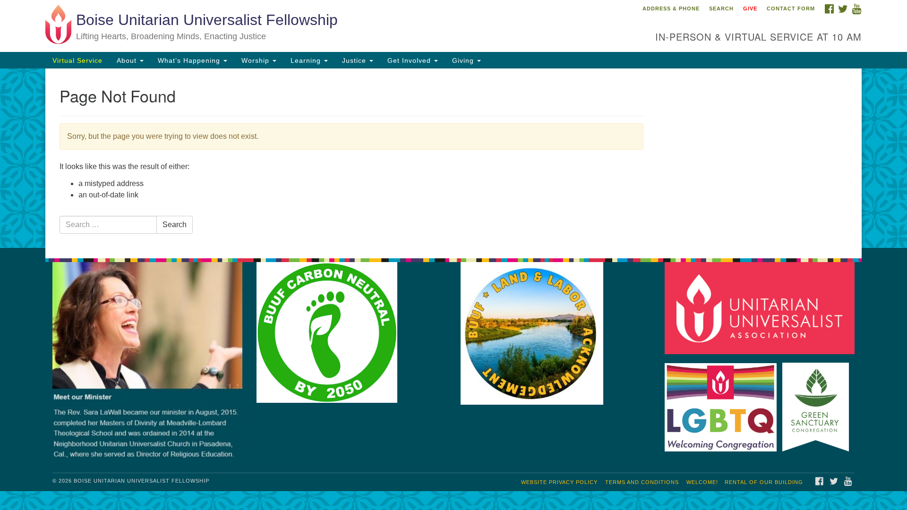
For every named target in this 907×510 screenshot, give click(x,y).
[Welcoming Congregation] (722, 402)
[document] (453, 158)
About (128, 60)
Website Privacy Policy (559, 482)
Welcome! (702, 482)
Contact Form (791, 8)
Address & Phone (671, 8)
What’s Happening (190, 60)
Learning (307, 60)
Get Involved (410, 60)
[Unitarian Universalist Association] (761, 307)
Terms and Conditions (642, 482)
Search (721, 8)
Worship (256, 60)
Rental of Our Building (764, 482)
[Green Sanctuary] (817, 402)
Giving (464, 60)
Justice (355, 60)
